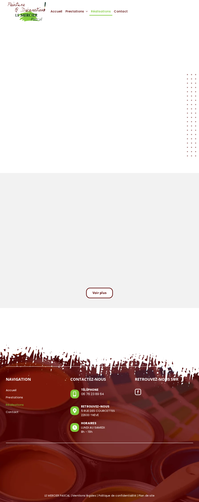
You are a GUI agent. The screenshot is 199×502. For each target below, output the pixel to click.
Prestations (14, 397)
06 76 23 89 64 (92, 394)
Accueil (11, 390)
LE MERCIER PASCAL (57, 496)
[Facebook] (138, 392)
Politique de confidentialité (117, 496)
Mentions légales (84, 496)
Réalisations (15, 405)
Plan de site (147, 496)
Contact (12, 412)
